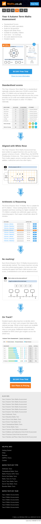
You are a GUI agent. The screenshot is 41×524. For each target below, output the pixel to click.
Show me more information (20, 76)
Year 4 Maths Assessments (10, 502)
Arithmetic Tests (7, 469)
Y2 (8, 10)
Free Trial (34, 4)
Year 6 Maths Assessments (10, 507)
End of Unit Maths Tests (9, 476)
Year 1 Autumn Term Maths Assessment (14, 399)
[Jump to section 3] (20, 196)
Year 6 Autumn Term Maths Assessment (14, 412)
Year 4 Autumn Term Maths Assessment (14, 407)
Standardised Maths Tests (10, 471)
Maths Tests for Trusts (9, 479)
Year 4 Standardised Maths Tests (12, 424)
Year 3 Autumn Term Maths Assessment (14, 404)
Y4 (17, 10)
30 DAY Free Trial (20, 71)
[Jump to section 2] (20, 140)
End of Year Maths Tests (9, 484)
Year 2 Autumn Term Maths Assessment (14, 402)
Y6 (25, 10)
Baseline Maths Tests (8, 486)
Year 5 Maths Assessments (10, 505)
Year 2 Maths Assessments (10, 497)
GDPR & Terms (7, 458)
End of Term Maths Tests (10, 481)
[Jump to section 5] (20, 311)
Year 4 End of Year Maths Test (11, 422)
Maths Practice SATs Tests (10, 474)
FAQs (4, 453)
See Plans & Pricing (20, 386)
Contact (4, 460)
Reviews (4, 455)
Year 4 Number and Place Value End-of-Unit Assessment (19, 437)
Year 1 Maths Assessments (10, 495)
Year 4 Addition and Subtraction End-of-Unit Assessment (19, 432)
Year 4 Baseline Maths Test (10, 417)
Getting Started (6, 450)
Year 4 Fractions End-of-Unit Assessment (14, 434)
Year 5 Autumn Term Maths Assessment (14, 409)
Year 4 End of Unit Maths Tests (11, 419)
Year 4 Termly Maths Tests (10, 427)
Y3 (13, 10)
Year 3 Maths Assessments (10, 500)
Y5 (21, 10)
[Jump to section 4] (20, 253)
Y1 (4, 10)
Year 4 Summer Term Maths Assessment (14, 429)
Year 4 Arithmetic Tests (9, 414)
